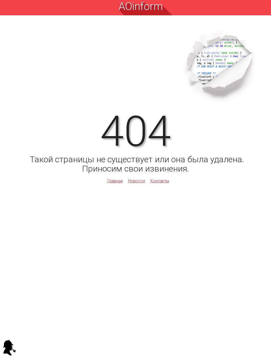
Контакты (159, 180)
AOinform (141, 6)
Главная (115, 180)
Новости (136, 180)
